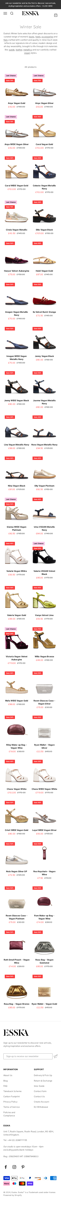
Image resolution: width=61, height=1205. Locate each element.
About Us (7, 1075)
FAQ (5, 1086)
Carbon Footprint (11, 1096)
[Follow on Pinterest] (23, 1167)
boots (31, 36)
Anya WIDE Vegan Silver (17, 144)
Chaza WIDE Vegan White (44, 789)
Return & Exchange (43, 1080)
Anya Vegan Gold (16, 103)
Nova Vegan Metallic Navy (44, 444)
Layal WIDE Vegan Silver (44, 830)
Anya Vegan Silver (44, 103)
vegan (27, 53)
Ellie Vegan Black (44, 229)
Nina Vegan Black (16, 485)
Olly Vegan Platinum (44, 485)
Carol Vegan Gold (44, 144)
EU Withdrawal (41, 1107)
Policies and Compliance (9, 1114)
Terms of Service (11, 1107)
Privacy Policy (10, 1101)
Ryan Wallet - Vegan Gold (44, 1004)
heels (38, 36)
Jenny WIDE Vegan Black (16, 400)
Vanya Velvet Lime (44, 615)
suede (12, 49)
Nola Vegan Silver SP (16, 871)
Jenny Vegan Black (44, 356)
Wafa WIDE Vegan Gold (16, 700)
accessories (47, 36)
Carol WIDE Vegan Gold (16, 185)
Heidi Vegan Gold (44, 271)
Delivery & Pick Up (43, 1075)
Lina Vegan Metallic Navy (16, 444)
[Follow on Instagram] (14, 1167)
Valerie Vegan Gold (16, 615)
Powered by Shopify (12, 1195)
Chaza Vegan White (16, 789)
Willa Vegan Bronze (44, 656)
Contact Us (39, 1096)
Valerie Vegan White (16, 571)
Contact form (40, 1091)
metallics (27, 49)
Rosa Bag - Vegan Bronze (16, 1004)
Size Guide (39, 1086)
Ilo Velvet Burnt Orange (44, 312)
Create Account (41, 1101)
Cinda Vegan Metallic (16, 229)
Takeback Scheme (12, 1091)
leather (19, 49)
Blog (5, 1080)
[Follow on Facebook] (5, 1167)
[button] (55, 1056)
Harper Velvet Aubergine (16, 271)
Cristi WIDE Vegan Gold (16, 830)
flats (6, 40)
